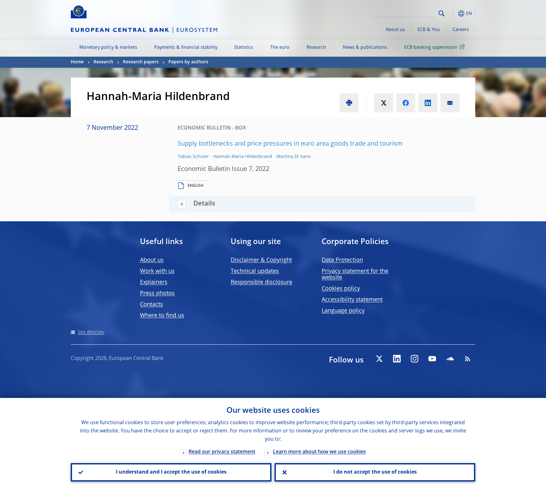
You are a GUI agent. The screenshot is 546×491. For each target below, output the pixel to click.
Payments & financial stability (185, 47)
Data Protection (342, 260)
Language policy (343, 311)
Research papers (141, 62)
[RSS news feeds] (467, 358)
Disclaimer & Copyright (261, 260)
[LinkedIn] (396, 358)
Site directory (91, 332)
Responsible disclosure (261, 282)
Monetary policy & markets (108, 47)
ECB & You (428, 30)
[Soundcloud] (450, 358)
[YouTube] (432, 358)
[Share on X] (383, 102)
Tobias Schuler (193, 156)
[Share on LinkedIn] (427, 102)
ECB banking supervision (430, 47)
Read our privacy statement (222, 452)
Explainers (153, 282)
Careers (460, 30)
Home (77, 62)
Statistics (243, 47)
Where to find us (162, 315)
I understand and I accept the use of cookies (171, 472)
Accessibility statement (352, 300)
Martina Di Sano (293, 156)
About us (395, 30)
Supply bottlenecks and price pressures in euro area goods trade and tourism (290, 144)
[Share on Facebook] (405, 102)
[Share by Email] (449, 102)
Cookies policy (341, 289)
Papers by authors (188, 62)
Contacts (151, 304)
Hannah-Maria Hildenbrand (242, 156)
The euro (279, 47)
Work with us (157, 271)
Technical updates (255, 271)
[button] (453, 13)
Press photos (157, 293)
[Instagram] (414, 358)
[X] (379, 358)
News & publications (365, 47)
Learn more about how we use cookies (319, 452)
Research (316, 47)
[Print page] (349, 102)
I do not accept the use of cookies (375, 472)
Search (441, 13)
